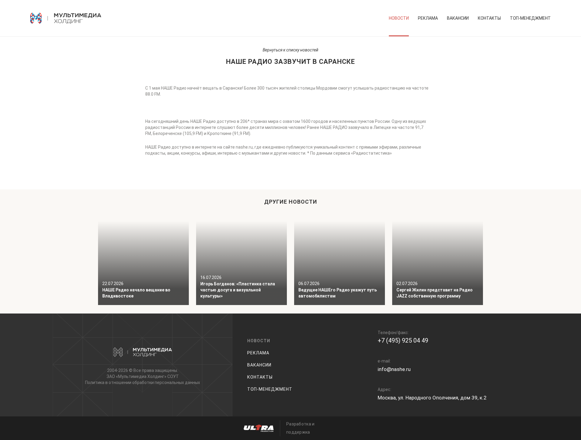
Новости (399, 18)
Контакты (489, 18)
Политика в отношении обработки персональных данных (142, 382)
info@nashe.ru (394, 369)
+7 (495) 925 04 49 (403, 340)
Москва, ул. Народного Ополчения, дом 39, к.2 (432, 398)
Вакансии (458, 18)
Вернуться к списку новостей (290, 50)
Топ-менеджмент (530, 18)
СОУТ (173, 376)
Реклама (428, 18)
